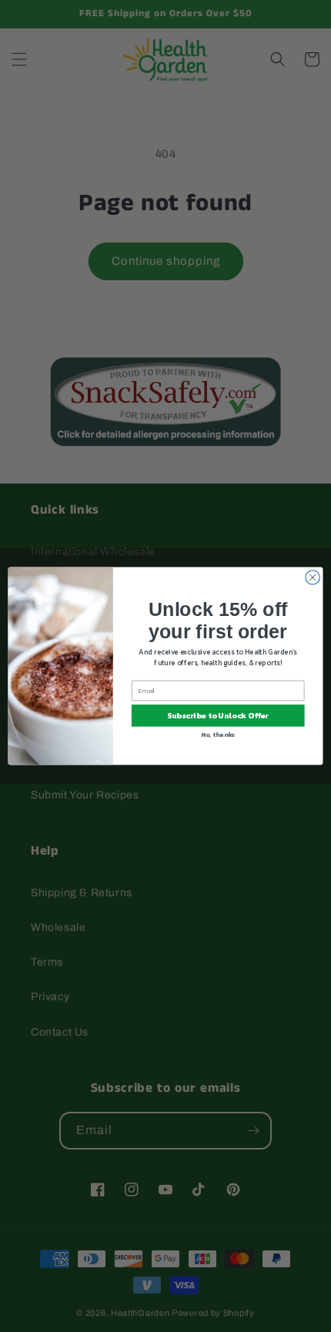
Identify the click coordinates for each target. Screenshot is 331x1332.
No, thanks (218, 734)
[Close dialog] (312, 577)
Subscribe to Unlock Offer (218, 716)
